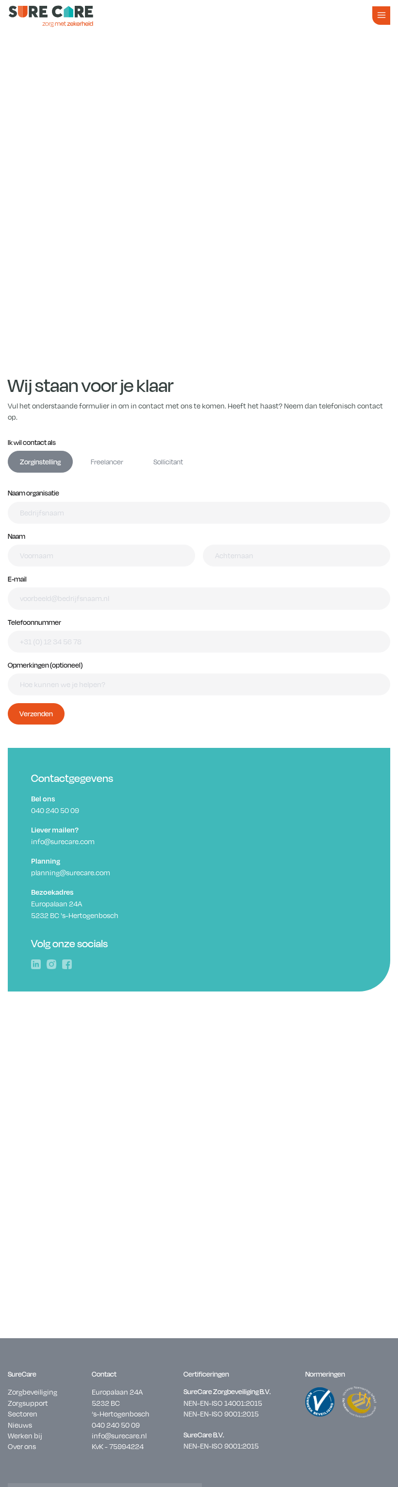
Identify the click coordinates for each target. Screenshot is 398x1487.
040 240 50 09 (116, 1424)
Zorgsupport (28, 1402)
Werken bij (25, 1435)
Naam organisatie (33, 493)
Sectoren (22, 1413)
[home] (51, 15)
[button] (381, 15)
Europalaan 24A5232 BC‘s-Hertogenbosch (120, 1402)
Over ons (22, 1446)
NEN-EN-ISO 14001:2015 (222, 1402)
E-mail (17, 579)
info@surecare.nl (119, 1435)
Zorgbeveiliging (32, 1391)
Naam (16, 536)
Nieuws (20, 1424)
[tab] (40, 462)
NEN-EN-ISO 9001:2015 (221, 1413)
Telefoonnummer (34, 622)
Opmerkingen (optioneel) (45, 665)
